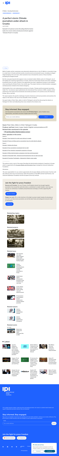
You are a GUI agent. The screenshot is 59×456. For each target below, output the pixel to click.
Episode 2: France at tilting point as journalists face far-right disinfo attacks (22, 141)
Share (6, 68)
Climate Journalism (7, 13)
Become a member (11, 193)
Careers (22, 446)
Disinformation (16, 13)
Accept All (49, 451)
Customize (38, 451)
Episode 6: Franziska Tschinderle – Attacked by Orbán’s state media (20, 158)
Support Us (21, 437)
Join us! (46, 116)
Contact (29, 446)
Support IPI (9, 204)
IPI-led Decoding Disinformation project (17, 132)
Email (4, 420)
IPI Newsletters (24, 450)
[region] (44, 448)
